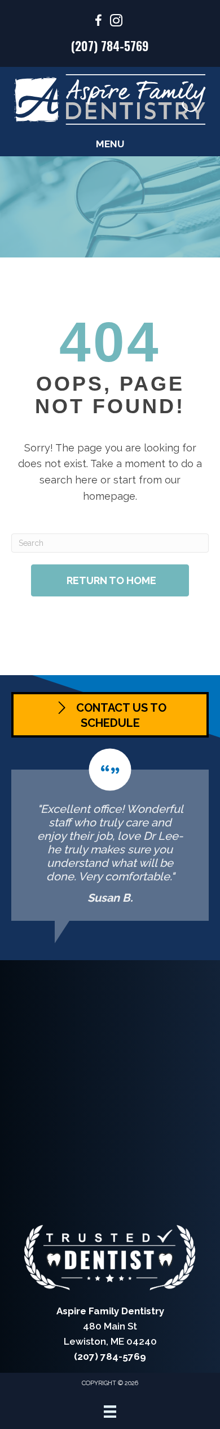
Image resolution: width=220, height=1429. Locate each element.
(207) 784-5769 (110, 46)
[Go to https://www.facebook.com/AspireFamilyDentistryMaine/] (98, 22)
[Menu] (110, 1411)
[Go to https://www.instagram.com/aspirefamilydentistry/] (116, 22)
